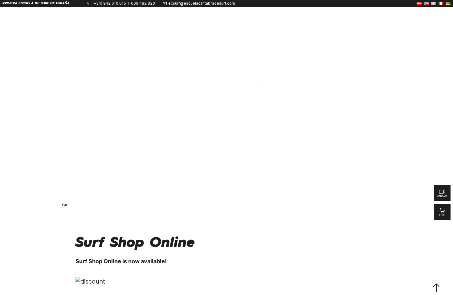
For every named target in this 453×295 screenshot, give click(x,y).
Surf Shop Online (135, 243)
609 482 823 (143, 3)
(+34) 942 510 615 (109, 3)
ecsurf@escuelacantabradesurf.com (201, 3)
